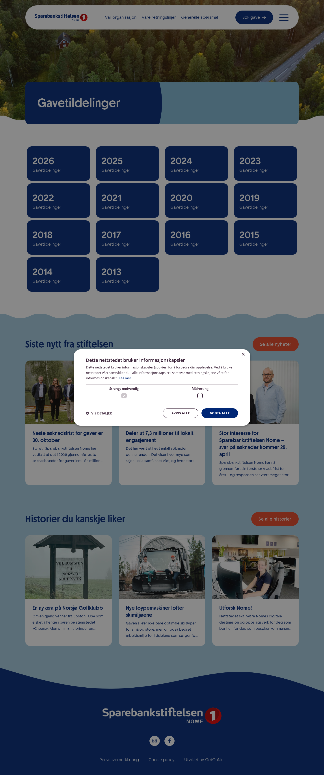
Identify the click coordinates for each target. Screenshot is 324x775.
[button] (99, 413)
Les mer (125, 378)
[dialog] (162, 387)
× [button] (243, 354)
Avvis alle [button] (180, 413)
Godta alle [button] (220, 413)
